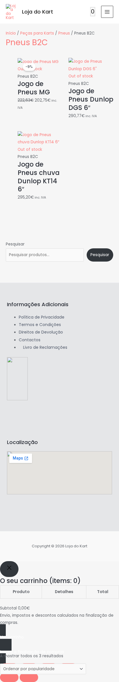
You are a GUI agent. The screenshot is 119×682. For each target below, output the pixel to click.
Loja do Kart (37, 11)
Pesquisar (15, 244)
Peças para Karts (37, 33)
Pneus (64, 33)
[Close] (9, 569)
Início (11, 33)
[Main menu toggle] (107, 12)
